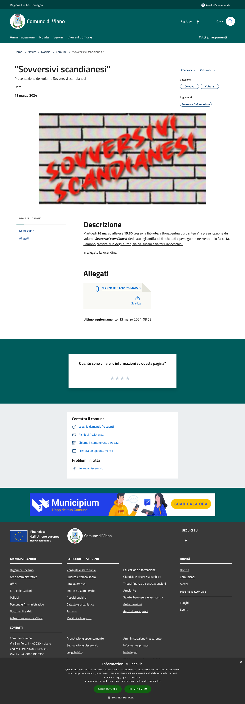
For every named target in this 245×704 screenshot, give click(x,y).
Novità (32, 52)
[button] (122, 697)
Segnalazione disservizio (82, 645)
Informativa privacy (136, 645)
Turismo (72, 611)
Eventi (184, 609)
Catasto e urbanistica (80, 604)
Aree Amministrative (23, 577)
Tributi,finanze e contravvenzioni (144, 583)
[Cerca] (230, 21)
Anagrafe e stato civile (81, 570)
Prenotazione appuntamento (85, 638)
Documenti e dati (21, 611)
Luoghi (184, 602)
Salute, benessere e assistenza (143, 597)
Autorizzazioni (132, 604)
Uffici (13, 583)
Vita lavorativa (76, 583)
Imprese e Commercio (81, 590)
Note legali (130, 652)
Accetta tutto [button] (107, 689)
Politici (14, 597)
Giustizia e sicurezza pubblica (142, 576)
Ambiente (129, 590)
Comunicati (187, 577)
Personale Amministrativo (27, 604)
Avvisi (184, 583)
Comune (61, 52)
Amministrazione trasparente (142, 638)
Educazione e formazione (139, 569)
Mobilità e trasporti (79, 618)
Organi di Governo (21, 570)
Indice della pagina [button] (30, 218)
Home (18, 52)
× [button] (240, 662)
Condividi (186, 70)
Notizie (45, 52)
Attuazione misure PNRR (26, 618)
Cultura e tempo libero (81, 577)
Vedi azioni (206, 70)
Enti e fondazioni (21, 590)
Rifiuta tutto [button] (138, 688)
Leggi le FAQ (75, 652)
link (159, 681)
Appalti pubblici (77, 597)
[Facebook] (196, 21)
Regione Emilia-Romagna (26, 5)
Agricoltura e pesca (135, 611)
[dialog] (122, 681)
